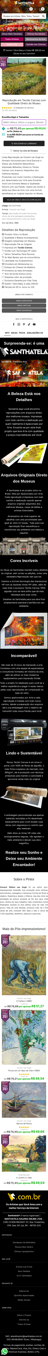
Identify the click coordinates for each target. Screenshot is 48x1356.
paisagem (19, 216)
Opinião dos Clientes (36, 44)
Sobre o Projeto (24, 1315)
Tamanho (24, 117)
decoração (13, 213)
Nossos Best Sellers (24, 1247)
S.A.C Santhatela (24, 1276)
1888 (16, 223)
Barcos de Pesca (24, 1123)
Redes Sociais (24, 1300)
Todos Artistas (12, 39)
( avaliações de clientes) (23, 108)
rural (24, 219)
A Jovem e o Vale (24, 1178)
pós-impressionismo (11, 219)
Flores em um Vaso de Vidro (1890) (24, 1070)
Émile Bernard (24, 1175)
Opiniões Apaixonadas (24, 1295)
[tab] (7, 333)
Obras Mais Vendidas (12, 34)
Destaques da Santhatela (24, 1242)
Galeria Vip (12, 44)
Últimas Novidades (36, 34)
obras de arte (8, 216)
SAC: (24, 1336)
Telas (18, 21)
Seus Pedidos (24, 1271)
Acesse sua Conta (24, 1267)
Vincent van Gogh (35, 24)
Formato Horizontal (27, 213)
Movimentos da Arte (36, 39)
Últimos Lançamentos (24, 1251)
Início (10, 21)
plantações (29, 216)
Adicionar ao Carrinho (25, 143)
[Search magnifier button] (43, 16)
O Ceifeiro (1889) (24, 1001)
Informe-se (24, 1320)
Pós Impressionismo (13, 24)
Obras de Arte (31, 21)
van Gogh (31, 219)
